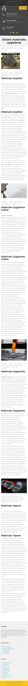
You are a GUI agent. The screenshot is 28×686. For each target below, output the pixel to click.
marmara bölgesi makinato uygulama (9, 501)
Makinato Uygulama (13, 371)
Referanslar (5, 674)
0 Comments (15, 75)
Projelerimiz (5, 672)
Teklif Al (4, 677)
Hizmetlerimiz (6, 664)
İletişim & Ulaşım (18, 3)
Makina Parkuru (6, 669)
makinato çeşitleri (18, 73)
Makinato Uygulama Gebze (13, 208)
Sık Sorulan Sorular (7, 676)
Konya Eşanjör (6, 653)
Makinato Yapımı (11, 505)
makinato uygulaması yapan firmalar (9, 367)
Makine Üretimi (6, 649)
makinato (11, 73)
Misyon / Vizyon (6, 671)
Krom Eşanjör (6, 651)
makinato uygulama (5, 75)
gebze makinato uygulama (16, 202)
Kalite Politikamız (7, 667)
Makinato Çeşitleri (11, 78)
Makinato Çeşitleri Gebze (8, 648)
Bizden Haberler (9, 3)
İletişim (4, 666)
